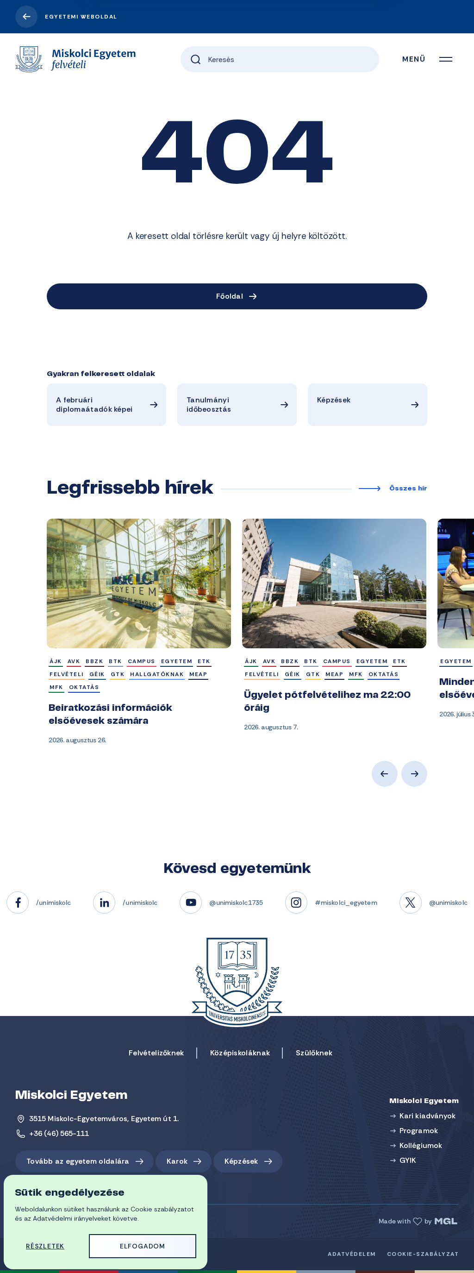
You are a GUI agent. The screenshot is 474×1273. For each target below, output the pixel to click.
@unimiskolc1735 (236, 902)
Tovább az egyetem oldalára (78, 1161)
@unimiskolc (448, 902)
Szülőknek (314, 1053)
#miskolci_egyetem (346, 902)
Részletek (45, 1246)
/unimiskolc (53, 902)
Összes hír (408, 489)
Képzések (333, 400)
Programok (418, 1130)
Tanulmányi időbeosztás (209, 404)
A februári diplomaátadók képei (94, 404)
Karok (177, 1161)
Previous (385, 774)
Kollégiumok (420, 1145)
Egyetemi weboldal (81, 16)
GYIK (407, 1160)
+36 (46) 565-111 (59, 1133)
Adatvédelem (352, 1254)
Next (414, 774)
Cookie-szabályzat (423, 1254)
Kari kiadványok (427, 1116)
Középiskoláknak (240, 1053)
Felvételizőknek (156, 1053)
